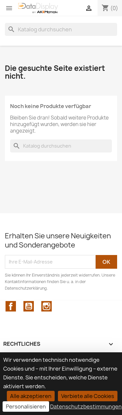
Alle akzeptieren (30, 396)
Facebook (11, 306)
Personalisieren (26, 406)
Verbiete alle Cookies (87, 396)
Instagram (46, 306)
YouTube (28, 306)
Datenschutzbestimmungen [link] (86, 406)
